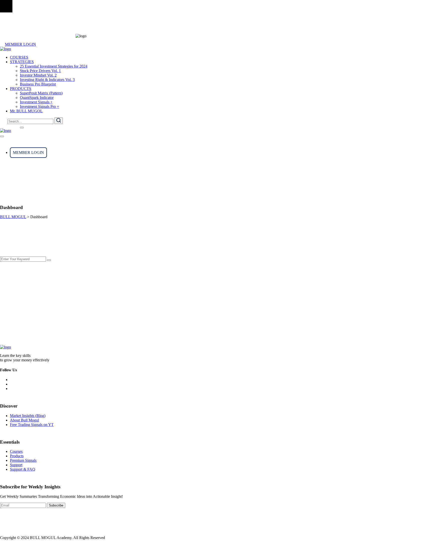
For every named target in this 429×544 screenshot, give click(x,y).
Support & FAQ (22, 469)
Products (17, 456)
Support (16, 465)
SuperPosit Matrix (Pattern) (41, 93)
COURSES (19, 57)
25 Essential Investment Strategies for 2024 (53, 66)
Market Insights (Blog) (27, 416)
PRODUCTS (20, 88)
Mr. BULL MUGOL (26, 111)
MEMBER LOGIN (20, 44)
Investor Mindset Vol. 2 (38, 75)
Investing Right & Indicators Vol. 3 (47, 80)
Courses (16, 451)
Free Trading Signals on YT (32, 424)
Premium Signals (23, 460)
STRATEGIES (22, 62)
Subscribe (56, 505)
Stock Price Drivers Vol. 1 (40, 71)
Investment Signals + (36, 102)
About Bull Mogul (24, 420)
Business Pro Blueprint (38, 84)
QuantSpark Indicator (37, 97)
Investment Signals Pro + (39, 106)
